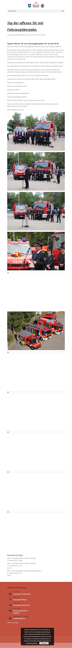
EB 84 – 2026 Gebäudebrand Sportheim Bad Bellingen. (24, 571)
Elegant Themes (32, 645)
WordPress (48, 645)
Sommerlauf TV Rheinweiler (22, 594)
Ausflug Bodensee (19, 618)
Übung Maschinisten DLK (21, 605)
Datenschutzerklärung (31, 643)
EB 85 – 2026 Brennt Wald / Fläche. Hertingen (21, 563)
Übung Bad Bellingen (20, 600)
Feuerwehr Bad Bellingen (18, 35)
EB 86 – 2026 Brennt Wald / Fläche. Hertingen (21, 558)
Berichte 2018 (41, 35)
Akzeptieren (44, 643)
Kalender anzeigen (12, 622)
